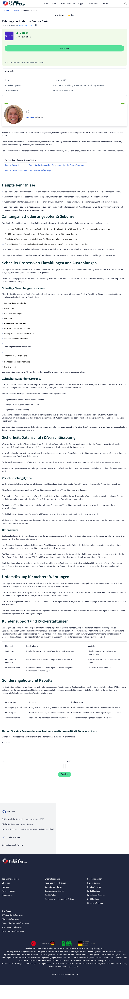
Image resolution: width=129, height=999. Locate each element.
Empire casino (16, 10)
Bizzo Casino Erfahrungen (13, 931)
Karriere (5, 887)
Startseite (5, 10)
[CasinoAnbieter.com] (14, 4)
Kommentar (7, 742)
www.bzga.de (77, 948)
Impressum (7, 895)
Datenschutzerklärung (54, 891)
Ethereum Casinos (95, 903)
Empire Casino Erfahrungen (40, 170)
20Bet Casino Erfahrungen (13, 915)
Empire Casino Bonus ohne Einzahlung (45, 165)
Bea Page (30, 117)
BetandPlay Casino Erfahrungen (15, 923)
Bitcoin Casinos (93, 883)
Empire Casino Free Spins (16, 170)
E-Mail (68, 761)
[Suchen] (125, 3)
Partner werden (8, 891)
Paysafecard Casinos (96, 895)
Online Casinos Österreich (13, 845)
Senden (64, 774)
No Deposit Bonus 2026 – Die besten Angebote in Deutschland (28, 829)
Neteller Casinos (94, 887)
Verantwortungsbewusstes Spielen (59, 899)
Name (5, 761)
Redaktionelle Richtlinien (55, 883)
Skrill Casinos (93, 899)
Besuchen (64, 48)
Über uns (6, 883)
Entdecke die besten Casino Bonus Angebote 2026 (23, 819)
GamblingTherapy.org (94, 948)
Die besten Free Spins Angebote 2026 (17, 824)
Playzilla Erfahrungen (11, 919)
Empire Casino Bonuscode (74, 165)
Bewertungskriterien (53, 887)
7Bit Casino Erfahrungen (12, 927)
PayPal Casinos (93, 891)
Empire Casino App (13, 165)
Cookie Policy (50, 895)
